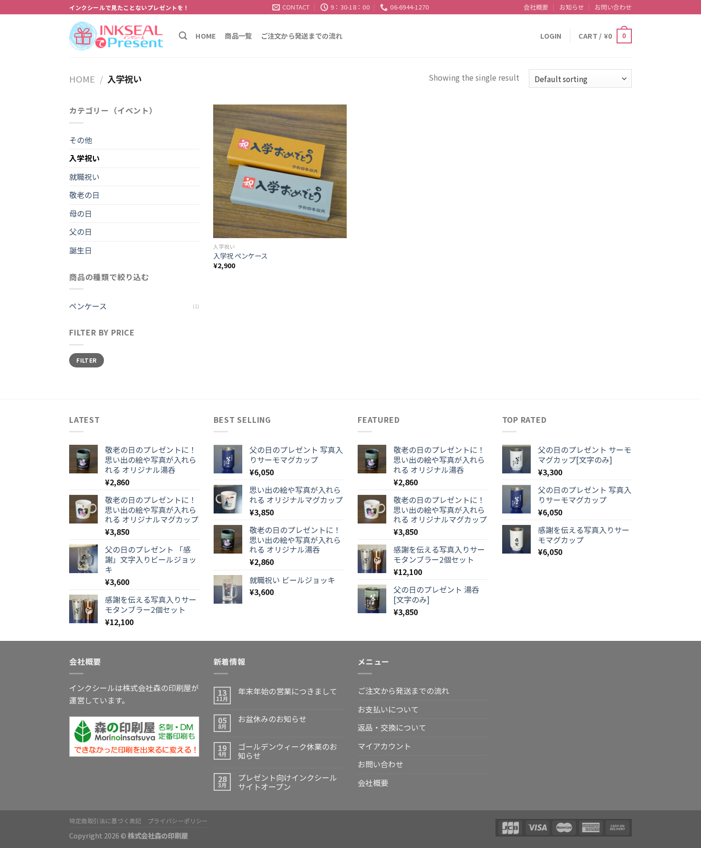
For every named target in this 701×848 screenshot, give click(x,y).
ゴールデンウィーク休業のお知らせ (287, 751)
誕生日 (80, 250)
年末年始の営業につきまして (287, 691)
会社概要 (536, 6)
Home (206, 36)
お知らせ (571, 6)
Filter (86, 360)
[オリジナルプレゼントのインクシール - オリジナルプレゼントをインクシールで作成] (117, 36)
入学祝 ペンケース (240, 256)
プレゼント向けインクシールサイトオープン (287, 782)
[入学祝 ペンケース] (280, 171)
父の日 (80, 231)
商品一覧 (238, 36)
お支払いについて (388, 709)
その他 (80, 140)
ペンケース (88, 306)
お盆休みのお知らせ (272, 718)
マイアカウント (384, 746)
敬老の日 (84, 194)
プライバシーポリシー (178, 821)
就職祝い (84, 176)
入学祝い (84, 158)
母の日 (80, 213)
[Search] (183, 36)
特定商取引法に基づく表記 (105, 821)
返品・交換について (392, 727)
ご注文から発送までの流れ (301, 36)
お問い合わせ (613, 6)
